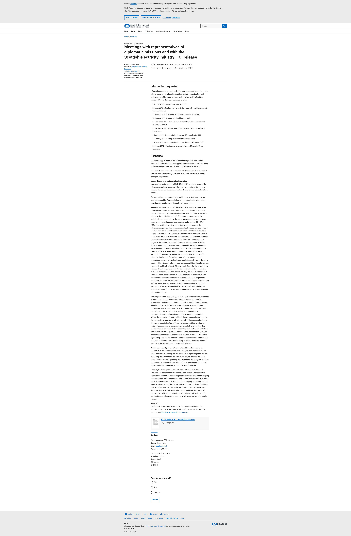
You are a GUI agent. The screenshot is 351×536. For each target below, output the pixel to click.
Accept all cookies (132, 17)
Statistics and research (163, 31)
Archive (136, 518)
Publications (149, 31)
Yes (155, 482)
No (155, 487)
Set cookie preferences (171, 17)
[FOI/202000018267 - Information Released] (155, 423)
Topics (133, 31)
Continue (155, 500)
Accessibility (127, 518)
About (126, 31)
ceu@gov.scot (161, 446)
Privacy (182, 518)
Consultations (177, 31)
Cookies (149, 518)
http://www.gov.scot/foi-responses (174, 412)
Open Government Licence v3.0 (156, 526)
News (140, 31)
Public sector (136, 71)
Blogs (187, 31)
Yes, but (157, 492)
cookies (133, 4)
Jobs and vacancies (172, 518)
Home (126, 36)
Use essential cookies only (151, 17)
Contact (142, 518)
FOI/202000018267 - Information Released (178, 420)
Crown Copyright (159, 518)
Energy (130, 71)
